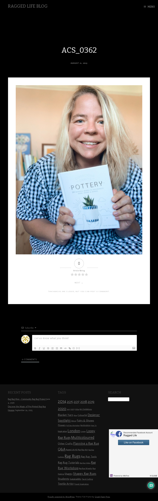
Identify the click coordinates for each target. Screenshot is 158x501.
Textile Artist (66, 484)
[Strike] (48, 348)
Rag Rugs (72, 456)
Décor (73, 421)
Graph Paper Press (102, 497)
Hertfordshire (85, 425)
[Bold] (35, 348)
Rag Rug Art (83, 449)
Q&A (61, 449)
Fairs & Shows (85, 420)
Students (63, 479)
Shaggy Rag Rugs (84, 473)
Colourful (82, 415)
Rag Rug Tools (89, 456)
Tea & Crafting (87, 479)
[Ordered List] (52, 348)
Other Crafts (65, 443)
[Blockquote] (61, 348)
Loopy (83, 431)
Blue (75, 415)
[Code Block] (65, 348)
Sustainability (75, 479)
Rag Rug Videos (85, 463)
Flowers (62, 425)
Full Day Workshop (73, 425)
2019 (91, 401)
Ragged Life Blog (28, 6)
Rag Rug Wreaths (85, 468)
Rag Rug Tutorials (68, 462)
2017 (77, 402)
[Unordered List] (57, 348)
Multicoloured (82, 437)
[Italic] (39, 348)
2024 (77, 409)
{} (74, 348)
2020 (62, 408)
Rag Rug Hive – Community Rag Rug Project (27, 399)
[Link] (70, 348)
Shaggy (69, 473)
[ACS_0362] (79, 253)
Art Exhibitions (85, 409)
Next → (79, 283)
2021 (68, 409)
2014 (62, 401)
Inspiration (62, 431)
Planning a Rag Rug (86, 443)
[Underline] (44, 348)
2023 (72, 409)
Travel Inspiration (81, 484)
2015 (70, 401)
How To (93, 425)
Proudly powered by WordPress (61, 497)
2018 (83, 401)
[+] (78, 348)
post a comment (99, 291)
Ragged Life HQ (71, 450)
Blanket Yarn (65, 415)
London (74, 430)
